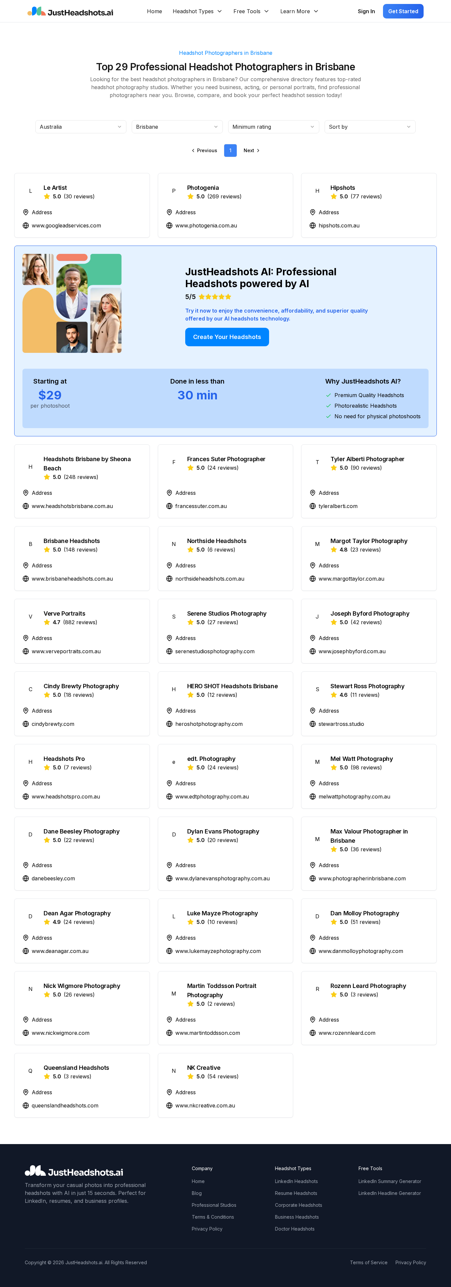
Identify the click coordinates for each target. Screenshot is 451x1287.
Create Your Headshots (227, 336)
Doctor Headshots (295, 1229)
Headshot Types (193, 11)
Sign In (366, 11)
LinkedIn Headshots (296, 1181)
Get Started (403, 11)
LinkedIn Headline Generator (390, 1193)
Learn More (295, 11)
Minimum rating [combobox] (251, 126)
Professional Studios (214, 1205)
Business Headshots (297, 1217)
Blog (197, 1193)
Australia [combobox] (51, 126)
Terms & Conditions (213, 1217)
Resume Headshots (296, 1193)
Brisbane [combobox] (147, 126)
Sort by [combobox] (338, 126)
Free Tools (246, 11)
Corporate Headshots (298, 1205)
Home (154, 11)
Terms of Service (369, 1262)
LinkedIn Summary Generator (390, 1181)
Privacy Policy (207, 1229)
